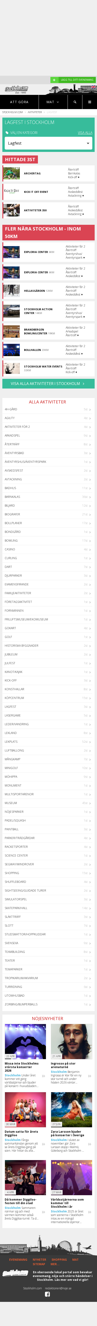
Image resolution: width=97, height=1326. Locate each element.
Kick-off (11, 680)
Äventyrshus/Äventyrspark (25, 462)
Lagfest (10, 707)
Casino (10, 549)
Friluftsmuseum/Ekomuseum (26, 619)
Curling (11, 558)
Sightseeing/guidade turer (25, 890)
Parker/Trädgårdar (20, 838)
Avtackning (13, 479)
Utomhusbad (14, 996)
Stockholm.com (12, 112)
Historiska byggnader (21, 646)
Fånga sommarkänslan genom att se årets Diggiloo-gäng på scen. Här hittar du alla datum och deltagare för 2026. (21, 1145)
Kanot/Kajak (13, 672)
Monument (13, 785)
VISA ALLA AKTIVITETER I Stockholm (46, 383)
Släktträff (13, 917)
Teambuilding (15, 952)
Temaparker (13, 969)
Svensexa (11, 943)
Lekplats (11, 742)
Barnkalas (12, 497)
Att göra (19, 102)
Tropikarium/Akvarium (21, 978)
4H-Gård (11, 409)
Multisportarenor (19, 794)
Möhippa (11, 777)
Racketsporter (16, 847)
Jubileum (11, 654)
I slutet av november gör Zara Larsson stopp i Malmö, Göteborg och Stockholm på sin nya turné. (68, 1145)
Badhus (10, 488)
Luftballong (14, 750)
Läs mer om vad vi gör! (71, 1280)
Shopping (12, 873)
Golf (8, 637)
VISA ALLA (85, 133)
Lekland (11, 733)
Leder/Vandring (17, 724)
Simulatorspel (16, 899)
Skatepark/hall (16, 908)
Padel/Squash (15, 820)
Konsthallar (14, 689)
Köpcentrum (14, 698)
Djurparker (13, 576)
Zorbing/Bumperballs (21, 1004)
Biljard (10, 506)
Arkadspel (12, 435)
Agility (10, 418)
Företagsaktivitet (18, 602)
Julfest (10, 663)
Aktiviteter (35, 112)
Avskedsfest (14, 471)
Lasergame (13, 715)
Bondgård (13, 532)
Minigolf (11, 768)
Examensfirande (17, 584)
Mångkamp (12, 759)
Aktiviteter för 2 (17, 427)
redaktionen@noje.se (58, 1288)
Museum (11, 803)
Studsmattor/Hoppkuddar (25, 934)
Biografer (12, 514)
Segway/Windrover (19, 864)
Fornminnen (14, 611)
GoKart (10, 628)
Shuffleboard (15, 882)
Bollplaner (13, 523)
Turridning (13, 987)
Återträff (12, 444)
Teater (10, 961)
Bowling (11, 541)
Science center (16, 855)
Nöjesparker (14, 812)
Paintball (12, 829)
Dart (8, 567)
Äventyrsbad (14, 453)
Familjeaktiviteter (18, 593)
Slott (9, 926)
